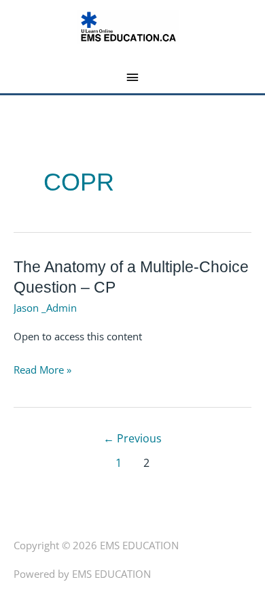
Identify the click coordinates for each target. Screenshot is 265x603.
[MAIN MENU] (133, 77)
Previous (132, 438)
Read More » (42, 370)
